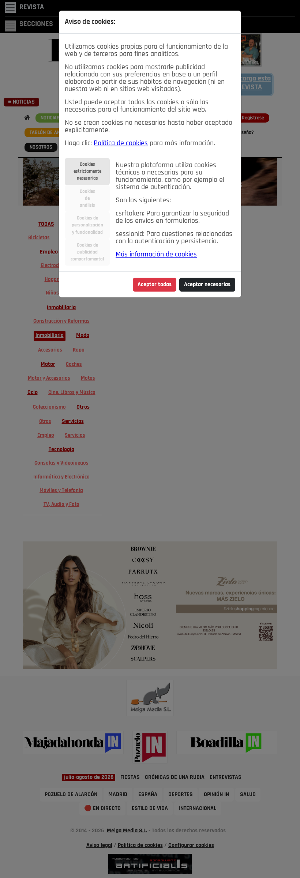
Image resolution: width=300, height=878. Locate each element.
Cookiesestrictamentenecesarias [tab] (87, 171)
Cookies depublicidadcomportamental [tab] (87, 252)
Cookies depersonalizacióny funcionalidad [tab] (87, 225)
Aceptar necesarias (207, 285)
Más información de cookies (156, 254)
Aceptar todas (155, 285)
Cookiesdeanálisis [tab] (87, 198)
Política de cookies (121, 143)
